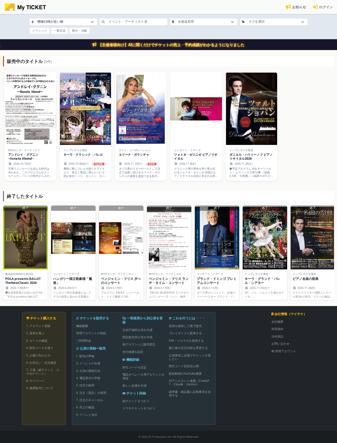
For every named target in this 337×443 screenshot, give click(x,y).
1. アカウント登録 (38, 326)
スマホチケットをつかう (138, 408)
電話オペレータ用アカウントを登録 (143, 376)
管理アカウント (285, 351)
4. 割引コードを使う (39, 348)
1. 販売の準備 (85, 356)
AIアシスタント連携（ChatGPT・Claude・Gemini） (189, 382)
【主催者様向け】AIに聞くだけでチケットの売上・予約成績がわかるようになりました (171, 44)
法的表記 (277, 336)
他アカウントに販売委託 (138, 344)
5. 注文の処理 (85, 385)
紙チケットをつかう (135, 401)
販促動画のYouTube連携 (185, 373)
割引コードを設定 (134, 367)
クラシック (39, 30)
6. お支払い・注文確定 (41, 362)
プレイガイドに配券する (185, 333)
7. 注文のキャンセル (89, 400)
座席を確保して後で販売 (185, 326)
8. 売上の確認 (85, 407)
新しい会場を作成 (134, 385)
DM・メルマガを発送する (186, 340)
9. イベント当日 (86, 415)
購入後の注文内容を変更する (188, 348)
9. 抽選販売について (39, 388)
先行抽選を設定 (132, 352)
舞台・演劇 (79, 30)
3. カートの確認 (36, 340)
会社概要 (277, 322)
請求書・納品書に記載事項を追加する (190, 393)
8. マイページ (35, 381)
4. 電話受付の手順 (88, 378)
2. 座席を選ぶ (35, 333)
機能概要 (82, 326)
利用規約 (277, 329)
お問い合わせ (280, 343)
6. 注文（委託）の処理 (91, 393)
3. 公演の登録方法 (88, 371)
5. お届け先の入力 (38, 355)
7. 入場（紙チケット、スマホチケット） (42, 371)
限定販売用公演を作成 (137, 337)
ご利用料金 (83, 340)
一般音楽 (60, 30)
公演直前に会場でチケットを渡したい (190, 357)
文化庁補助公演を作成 (137, 330)
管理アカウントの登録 (91, 333)
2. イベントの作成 (88, 363)
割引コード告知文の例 (184, 366)
